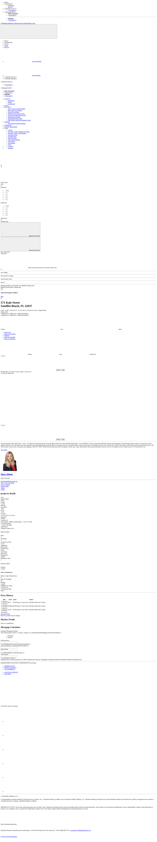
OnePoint (7, 122)
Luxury (6, 105)
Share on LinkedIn (9, 337)
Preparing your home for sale (16, 113)
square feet (4, 218)
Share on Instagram (9, 339)
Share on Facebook (9, 334)
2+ (7, 194)
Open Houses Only (6, 279)
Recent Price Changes (7, 276)
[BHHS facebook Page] (18, 721)
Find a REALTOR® (14, 140)
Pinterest (6, 335)
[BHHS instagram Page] (18, 791)
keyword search (5, 252)
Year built (3, 253)
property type (4, 221)
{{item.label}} (12, 10)
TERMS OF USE (9, 666)
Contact (10, 130)
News (9, 145)
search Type (4, 182)
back (2, 296)
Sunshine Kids (12, 136)
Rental (10, 102)
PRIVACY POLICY (10, 667)
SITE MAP (7, 674)
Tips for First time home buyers (17, 115)
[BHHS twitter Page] (18, 735)
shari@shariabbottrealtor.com (9, 481)
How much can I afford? (15, 110)
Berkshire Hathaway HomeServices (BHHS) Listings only (17, 285)
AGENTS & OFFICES (11, 672)
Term (2, 654)
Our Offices (11, 141)
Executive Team (12, 135)
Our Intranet (11, 143)
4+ (7, 198)
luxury (2, 282)
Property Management (10, 127)
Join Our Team (12, 138)
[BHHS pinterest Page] (18, 749)
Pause (58, 370)
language (10, 148)
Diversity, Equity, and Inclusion (17, 133)
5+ (7, 199)
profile (6, 46)
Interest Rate (4, 649)
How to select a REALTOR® (16, 109)
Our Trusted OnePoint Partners (17, 123)
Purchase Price (5, 640)
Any (7, 190)
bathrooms (4, 203)
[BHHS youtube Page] (18, 777)
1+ (7, 192)
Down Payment (5, 645)
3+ (7, 196)
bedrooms (3, 187)
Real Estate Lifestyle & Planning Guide (19, 120)
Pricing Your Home (13, 112)
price (2, 184)
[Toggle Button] (29, 31)
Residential (11, 100)
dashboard (11, 5)
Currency (10, 146)
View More (4, 450)
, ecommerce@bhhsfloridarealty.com (80, 830)
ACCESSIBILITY (9, 669)
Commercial (11, 104)
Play (63, 370)
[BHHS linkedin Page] (18, 763)
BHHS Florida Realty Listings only (11, 287)
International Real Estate (15, 118)
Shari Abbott (7, 474)
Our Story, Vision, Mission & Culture (18, 131)
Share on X (7, 332)
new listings (4, 272)
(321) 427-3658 (9, 483)
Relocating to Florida (14, 117)
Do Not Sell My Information (9, 836)
